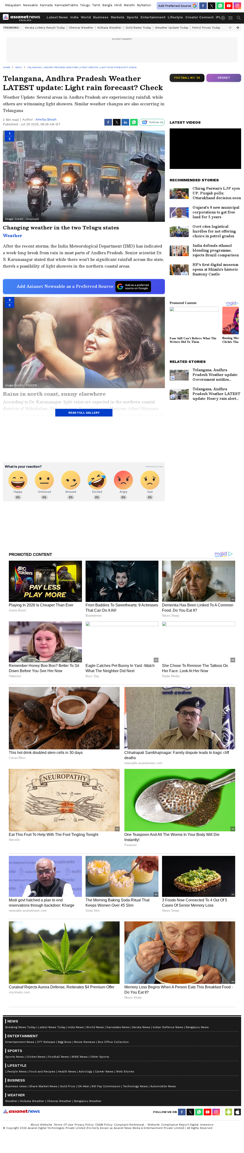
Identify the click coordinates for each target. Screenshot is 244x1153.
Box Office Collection (113, 1042)
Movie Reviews (84, 1042)
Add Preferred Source (174, 6)
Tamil (96, 5)
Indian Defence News (168, 1027)
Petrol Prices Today (206, 27)
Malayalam (13, 5)
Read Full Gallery (84, 412)
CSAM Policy (103, 1124)
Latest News (57, 17)
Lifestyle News (16, 1071)
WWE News (79, 1056)
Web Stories (125, 1071)
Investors (207, 1124)
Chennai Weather (81, 27)
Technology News (135, 1086)
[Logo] (23, 17)
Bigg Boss (64, 1042)
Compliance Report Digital (180, 1124)
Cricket (224, 77)
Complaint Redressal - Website (137, 1124)
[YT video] (229, 5)
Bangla (107, 5)
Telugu (85, 5)
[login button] (224, 18)
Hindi (118, 5)
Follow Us (156, 122)
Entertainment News (19, 1042)
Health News (67, 1071)
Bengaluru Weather (88, 1101)
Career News (104, 1071)
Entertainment (153, 17)
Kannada (46, 5)
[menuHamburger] (230, 18)
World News (95, 1027)
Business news (16, 1086)
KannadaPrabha (66, 5)
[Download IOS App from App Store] (237, 1112)
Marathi (129, 5)
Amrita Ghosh (46, 119)
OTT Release (46, 1042)
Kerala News (141, 1027)
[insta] (237, 5)
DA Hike (83, 1086)
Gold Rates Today (138, 27)
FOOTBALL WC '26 (187, 77)
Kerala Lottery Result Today (45, 27)
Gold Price (67, 1086)
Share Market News (43, 1086)
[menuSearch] (239, 18)
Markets (117, 17)
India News (76, 1027)
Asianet (21, 1111)
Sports (132, 17)
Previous (230, 27)
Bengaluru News (197, 1027)
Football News (58, 1056)
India (74, 17)
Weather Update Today (171, 27)
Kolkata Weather (109, 27)
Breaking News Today (20, 1027)
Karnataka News (118, 1027)
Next (237, 27)
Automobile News (163, 1086)
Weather (11, 1101)
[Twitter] (211, 5)
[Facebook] (203, 5)
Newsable (30, 5)
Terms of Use (63, 1124)
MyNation (144, 5)
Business (100, 17)
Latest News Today (52, 1027)
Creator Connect (199, 17)
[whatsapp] (220, 5)
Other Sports (99, 1056)
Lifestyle (175, 17)
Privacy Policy (84, 1124)
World (86, 17)
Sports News (14, 1056)
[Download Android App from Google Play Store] (229, 1112)
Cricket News (36, 1056)
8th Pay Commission (106, 1086)
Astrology (85, 1071)
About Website (41, 1124)
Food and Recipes (42, 1071)
